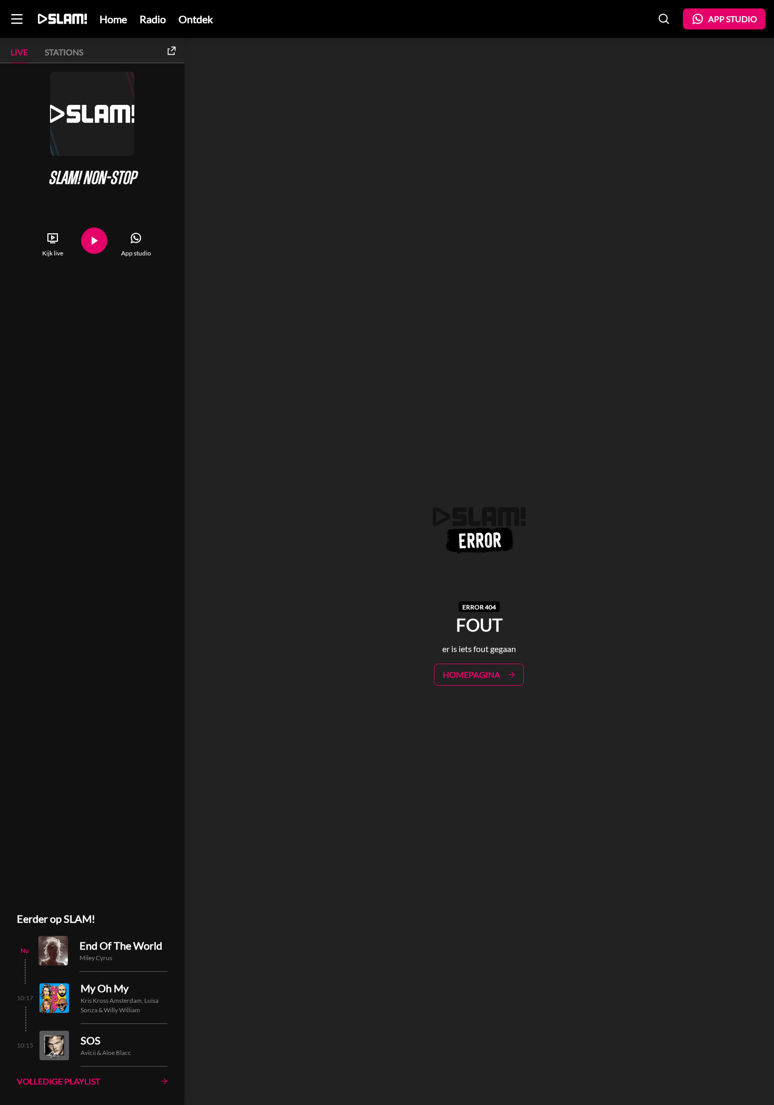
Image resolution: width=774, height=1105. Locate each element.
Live (19, 52)
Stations (64, 52)
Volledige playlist (58, 1081)
